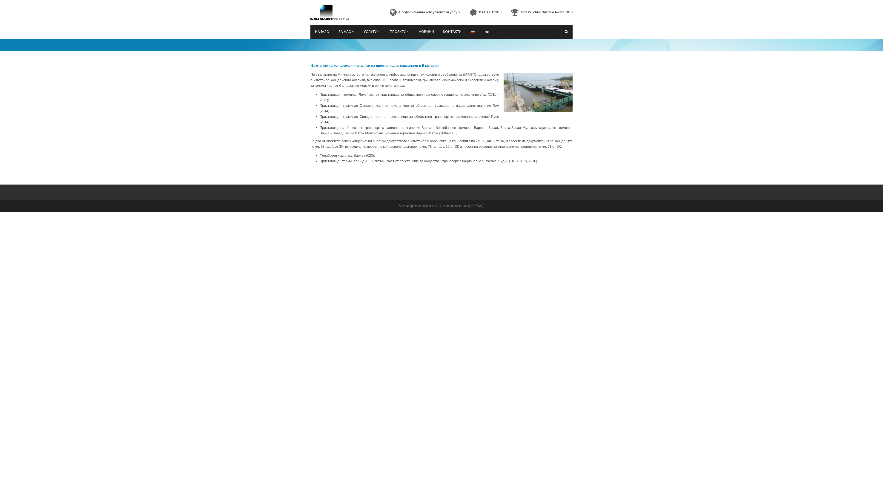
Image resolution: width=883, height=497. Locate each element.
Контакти (452, 32)
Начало (322, 32)
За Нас (345, 32)
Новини (426, 32)
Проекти (398, 32)
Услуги (371, 32)
